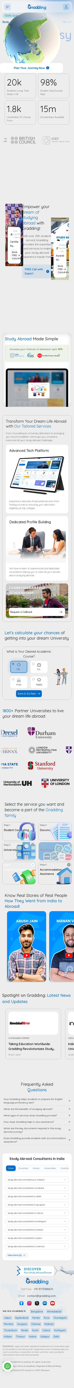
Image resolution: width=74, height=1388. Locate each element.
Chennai (35, 1324)
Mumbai (8, 1324)
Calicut (46, 1330)
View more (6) (15, 1255)
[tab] (11, 1168)
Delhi (56, 1336)
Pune (46, 1317)
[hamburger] (7, 6)
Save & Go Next (27, 693)
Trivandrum (10, 1330)
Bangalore (37, 1311)
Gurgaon (22, 1324)
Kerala (36, 1317)
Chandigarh (60, 1317)
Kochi (35, 1330)
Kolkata (49, 1324)
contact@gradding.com (41, 1295)
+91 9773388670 (43, 1289)
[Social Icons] (21, 1303)
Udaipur (44, 1336)
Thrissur (20, 1336)
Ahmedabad (54, 1311)
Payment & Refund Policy (49, 1366)
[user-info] (66, 6)
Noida (24, 1330)
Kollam (8, 1336)
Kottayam (60, 1330)
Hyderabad (21, 1317)
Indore (32, 1336)
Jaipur (7, 1317)
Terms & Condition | (26, 1366)
